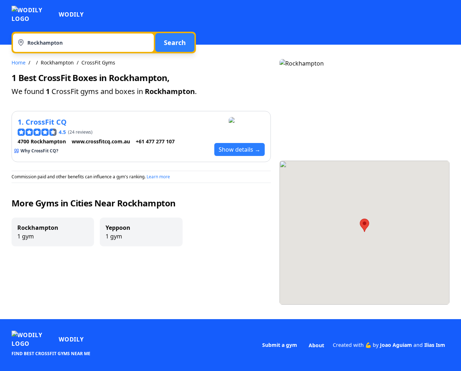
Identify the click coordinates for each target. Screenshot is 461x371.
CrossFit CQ (46, 122)
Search (175, 42)
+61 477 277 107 (155, 141)
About (316, 345)
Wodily (71, 14)
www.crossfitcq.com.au (101, 141)
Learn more (158, 177)
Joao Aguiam (396, 344)
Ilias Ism (434, 344)
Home (19, 62)
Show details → (239, 149)
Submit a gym (279, 344)
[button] (364, 225)
